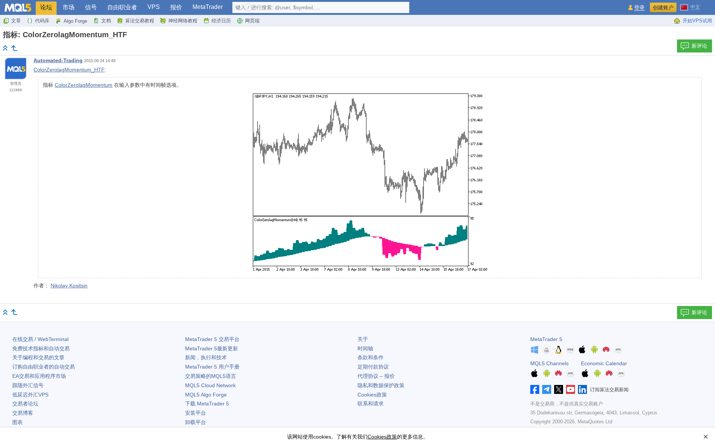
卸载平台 (195, 422)
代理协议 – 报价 (376, 376)
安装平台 (195, 413)
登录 (639, 7)
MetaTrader (208, 7)
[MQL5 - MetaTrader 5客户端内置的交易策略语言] (17, 7)
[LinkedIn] (582, 389)
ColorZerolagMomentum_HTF (69, 70)
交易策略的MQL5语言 (210, 376)
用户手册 (212, 367)
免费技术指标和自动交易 (41, 348)
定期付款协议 (373, 367)
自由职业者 (122, 7)
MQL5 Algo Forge (206, 395)
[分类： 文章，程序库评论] (14, 48)
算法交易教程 (139, 20)
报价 (176, 7)
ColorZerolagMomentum (83, 85)
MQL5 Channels (549, 363)
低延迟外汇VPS (30, 395)
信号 (91, 7)
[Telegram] (546, 389)
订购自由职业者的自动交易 (43, 367)
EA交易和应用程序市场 (39, 376)
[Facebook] (534, 389)
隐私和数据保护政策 (381, 385)
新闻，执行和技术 (206, 357)
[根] (5, 48)
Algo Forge (75, 21)
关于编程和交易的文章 (38, 357)
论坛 (46, 7)
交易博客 (22, 413)
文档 (106, 20)
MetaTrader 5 (546, 339)
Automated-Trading (58, 60)
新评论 (699, 46)
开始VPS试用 (697, 20)
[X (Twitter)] (558, 389)
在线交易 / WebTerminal (40, 339)
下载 (207, 404)
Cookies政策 (372, 395)
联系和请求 (371, 404)
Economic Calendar (604, 363)
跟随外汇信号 (28, 385)
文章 (16, 20)
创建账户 (663, 7)
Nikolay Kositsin (69, 286)
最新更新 (211, 348)
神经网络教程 (182, 20)
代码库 (42, 20)
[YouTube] (570, 389)
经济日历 (221, 20)
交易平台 (212, 339)
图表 (17, 422)
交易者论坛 (25, 404)
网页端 (252, 20)
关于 (363, 339)
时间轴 (365, 348)
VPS (153, 7)
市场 (68, 7)
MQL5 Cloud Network (210, 385)
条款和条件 (371, 357)
